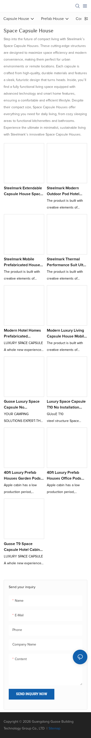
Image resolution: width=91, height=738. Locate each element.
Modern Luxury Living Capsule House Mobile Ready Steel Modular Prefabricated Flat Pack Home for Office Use (66, 333)
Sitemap (54, 728)
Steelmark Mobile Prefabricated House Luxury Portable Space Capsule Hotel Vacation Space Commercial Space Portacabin (23, 262)
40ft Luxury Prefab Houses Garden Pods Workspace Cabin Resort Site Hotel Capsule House (22, 476)
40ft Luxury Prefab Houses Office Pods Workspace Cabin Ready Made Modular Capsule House (65, 476)
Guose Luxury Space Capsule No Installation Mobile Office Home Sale (22, 405)
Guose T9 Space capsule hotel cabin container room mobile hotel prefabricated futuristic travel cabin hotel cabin (23, 547)
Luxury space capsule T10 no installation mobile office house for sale (66, 405)
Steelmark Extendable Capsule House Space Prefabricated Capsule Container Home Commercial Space (23, 191)
